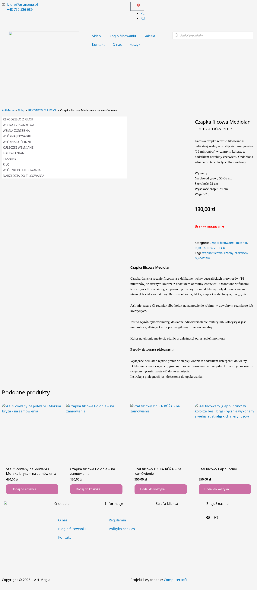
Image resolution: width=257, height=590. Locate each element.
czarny (228, 253)
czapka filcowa (212, 253)
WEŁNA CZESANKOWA (18, 125)
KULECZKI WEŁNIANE (18, 147)
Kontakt (98, 44)
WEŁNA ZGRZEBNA (16, 131)
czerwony (241, 253)
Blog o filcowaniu (122, 36)
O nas (117, 44)
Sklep (96, 36)
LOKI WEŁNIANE (14, 153)
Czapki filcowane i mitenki (228, 243)
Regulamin (117, 520)
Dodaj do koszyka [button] (24, 489)
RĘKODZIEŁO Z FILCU (42, 110)
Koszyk (134, 44)
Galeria (149, 36)
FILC (6, 164)
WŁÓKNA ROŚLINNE (17, 142)
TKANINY (9, 159)
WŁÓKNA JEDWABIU (17, 136)
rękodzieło (202, 258)
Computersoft (175, 579)
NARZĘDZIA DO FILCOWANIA (23, 176)
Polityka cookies (122, 528)
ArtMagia (8, 110)
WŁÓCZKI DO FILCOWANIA (22, 170)
